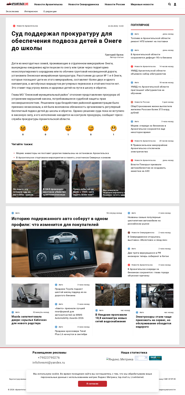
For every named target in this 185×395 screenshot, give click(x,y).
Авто (137, 34)
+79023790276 (49, 357)
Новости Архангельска (27, 26)
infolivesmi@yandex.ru (49, 362)
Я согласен (92, 383)
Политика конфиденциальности (160, 389)
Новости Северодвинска (143, 232)
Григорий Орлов (114, 54)
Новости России (142, 102)
